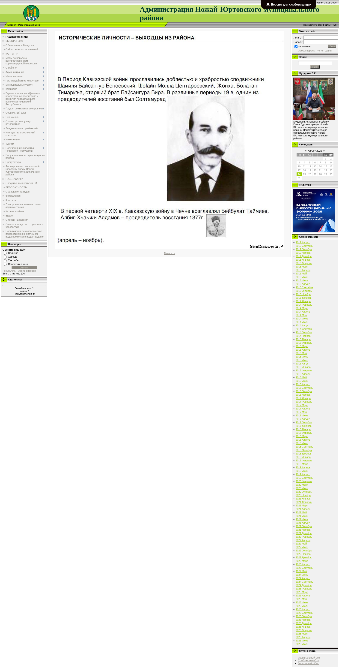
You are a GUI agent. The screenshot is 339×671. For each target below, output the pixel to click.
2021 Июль (302, 519)
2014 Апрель (303, 311)
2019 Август (303, 474)
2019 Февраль (304, 460)
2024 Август (303, 578)
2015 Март (302, 346)
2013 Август (303, 284)
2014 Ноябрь (303, 335)
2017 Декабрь (304, 425)
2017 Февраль (304, 401)
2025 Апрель (303, 595)
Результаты (9, 270)
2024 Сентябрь (304, 581)
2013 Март (302, 266)
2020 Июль (302, 488)
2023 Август (303, 564)
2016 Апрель (303, 374)
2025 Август (303, 609)
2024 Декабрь (304, 585)
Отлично (13, 253)
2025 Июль (302, 606)
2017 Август (303, 419)
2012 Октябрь (304, 249)
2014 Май (301, 315)
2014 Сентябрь (304, 329)
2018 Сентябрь (304, 446)
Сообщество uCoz (308, 660)
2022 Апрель (303, 540)
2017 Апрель (303, 408)
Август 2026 (315, 150)
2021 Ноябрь (303, 529)
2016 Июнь (302, 380)
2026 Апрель (303, 637)
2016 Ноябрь (303, 394)
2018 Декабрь (304, 453)
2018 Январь (303, 429)
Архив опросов (27, 270)
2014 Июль (302, 322)
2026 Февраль (304, 630)
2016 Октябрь (304, 391)
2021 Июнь (302, 516)
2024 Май (301, 571)
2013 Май (301, 273)
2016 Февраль (304, 370)
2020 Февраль (304, 481)
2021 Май (301, 512)
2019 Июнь (302, 470)
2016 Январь (303, 367)
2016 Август (303, 384)
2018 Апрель (303, 439)
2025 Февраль (304, 588)
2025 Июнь (302, 602)
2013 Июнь (302, 277)
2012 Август (303, 242)
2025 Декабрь (304, 623)
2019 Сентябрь (304, 477)
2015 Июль (302, 360)
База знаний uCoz (308, 663)
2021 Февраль (304, 502)
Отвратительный (18, 264)
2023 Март (302, 561)
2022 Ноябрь (303, 554)
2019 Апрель (303, 467)
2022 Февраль (304, 536)
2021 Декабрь (304, 533)
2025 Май (301, 599)
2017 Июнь (302, 415)
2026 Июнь (302, 640)
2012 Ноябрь (303, 252)
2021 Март (302, 505)
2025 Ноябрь (303, 619)
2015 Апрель (303, 349)
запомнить (304, 46)
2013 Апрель (303, 270)
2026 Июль (302, 644)
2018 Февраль (304, 432)
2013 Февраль (304, 263)
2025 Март (302, 592)
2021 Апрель (303, 509)
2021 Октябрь (304, 526)
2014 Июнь (302, 318)
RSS (334, 25)
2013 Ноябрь (303, 294)
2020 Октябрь (304, 491)
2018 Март (302, 436)
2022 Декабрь (304, 557)
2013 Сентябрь (304, 287)
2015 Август (303, 363)
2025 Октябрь (304, 616)
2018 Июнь (302, 443)
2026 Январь (303, 626)
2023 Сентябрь (304, 567)
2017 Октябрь (304, 422)
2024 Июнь (302, 574)
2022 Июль (302, 547)
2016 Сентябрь (304, 387)
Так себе (13, 260)
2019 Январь (303, 457)
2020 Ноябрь (303, 495)
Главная (11, 25)
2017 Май (301, 412)
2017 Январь (303, 398)
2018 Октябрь (304, 450)
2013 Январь (303, 259)
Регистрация (25, 25)
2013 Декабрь (304, 297)
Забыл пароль (306, 50)
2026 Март (302, 633)
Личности (169, 253)
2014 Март (302, 308)
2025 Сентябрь (304, 612)
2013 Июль (302, 280)
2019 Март (302, 464)
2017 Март (302, 405)
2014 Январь (303, 301)
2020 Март (302, 484)
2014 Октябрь (304, 332)
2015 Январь (303, 339)
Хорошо (12, 256)
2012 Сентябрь (304, 245)
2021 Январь (303, 498)
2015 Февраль (304, 342)
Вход (37, 25)
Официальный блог (309, 657)
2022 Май (301, 543)
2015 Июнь (302, 356)
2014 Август (303, 325)
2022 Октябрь (304, 550)
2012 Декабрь (304, 256)
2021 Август (303, 522)
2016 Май (301, 377)
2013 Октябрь (304, 290)
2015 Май (301, 353)
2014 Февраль (304, 304)
